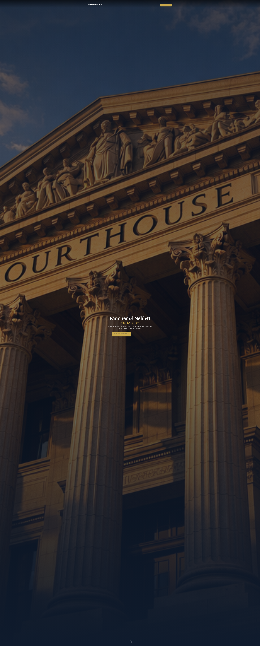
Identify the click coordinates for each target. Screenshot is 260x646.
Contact (154, 5)
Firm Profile (127, 5)
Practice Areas (145, 5)
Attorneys (136, 5)
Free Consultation (166, 5)
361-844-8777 (169, 1)
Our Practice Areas (140, 334)
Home (120, 5)
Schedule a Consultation (121, 333)
